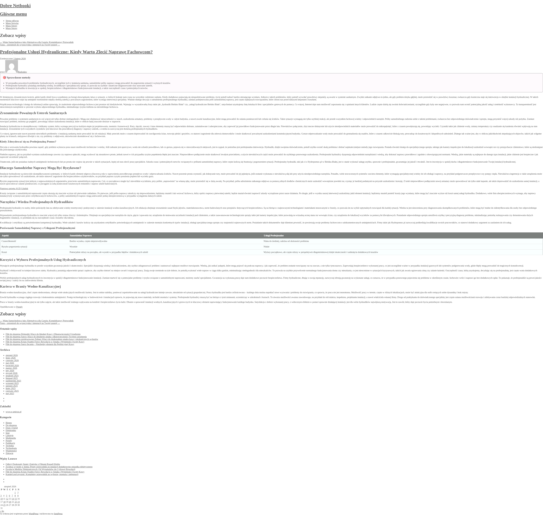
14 (13, 499)
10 (1, 499)
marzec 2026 (11, 368)
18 (4, 502)
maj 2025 (10, 393)
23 (18, 502)
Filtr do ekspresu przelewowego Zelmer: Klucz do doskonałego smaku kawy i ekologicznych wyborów (52, 339)
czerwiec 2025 (12, 391)
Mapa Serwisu (12, 23)
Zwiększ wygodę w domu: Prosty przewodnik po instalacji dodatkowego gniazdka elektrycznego (49, 467)
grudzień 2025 (12, 375)
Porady (19, 307)
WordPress (33, 513)
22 (16, 502)
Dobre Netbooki (15, 5)
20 (10, 502)
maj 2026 (10, 363)
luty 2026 (10, 370)
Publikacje (10, 443)
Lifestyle (9, 435)
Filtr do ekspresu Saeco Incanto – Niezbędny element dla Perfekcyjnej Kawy (40, 344)
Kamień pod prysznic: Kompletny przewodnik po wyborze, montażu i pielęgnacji (42, 474)
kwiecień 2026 (12, 365)
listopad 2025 (12, 378)
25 (4, 505)
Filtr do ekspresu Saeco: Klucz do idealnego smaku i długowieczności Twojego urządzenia (46, 336)
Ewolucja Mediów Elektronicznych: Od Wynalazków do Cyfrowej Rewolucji (40, 469)
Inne (8, 433)
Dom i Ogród (12, 428)
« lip (2, 511)
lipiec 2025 (11, 388)
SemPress (58, 513)
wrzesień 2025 (12, 383)
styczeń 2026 (11, 373)
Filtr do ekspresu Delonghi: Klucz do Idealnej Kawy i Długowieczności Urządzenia (43, 334)
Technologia (11, 448)
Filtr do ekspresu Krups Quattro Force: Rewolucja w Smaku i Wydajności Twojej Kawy (45, 342)
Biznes (9, 423)
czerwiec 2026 (12, 360)
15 (16, 499)
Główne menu (13, 13)
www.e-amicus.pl (13, 412)
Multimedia (11, 438)
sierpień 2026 (12, 355)
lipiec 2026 (11, 358)
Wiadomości (11, 451)
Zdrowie (9, 453)
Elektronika (11, 430)
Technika (10, 445)
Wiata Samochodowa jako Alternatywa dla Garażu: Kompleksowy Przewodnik (37, 42)
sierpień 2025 (12, 386)
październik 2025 (13, 381)
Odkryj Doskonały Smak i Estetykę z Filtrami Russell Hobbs (33, 464)
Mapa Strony (11, 26)
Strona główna (12, 21)
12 (7, 499)
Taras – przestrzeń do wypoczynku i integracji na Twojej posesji (30, 45)
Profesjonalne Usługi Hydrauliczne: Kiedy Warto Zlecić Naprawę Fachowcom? (76, 51)
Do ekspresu (11, 425)
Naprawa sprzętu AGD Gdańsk (14, 188)
